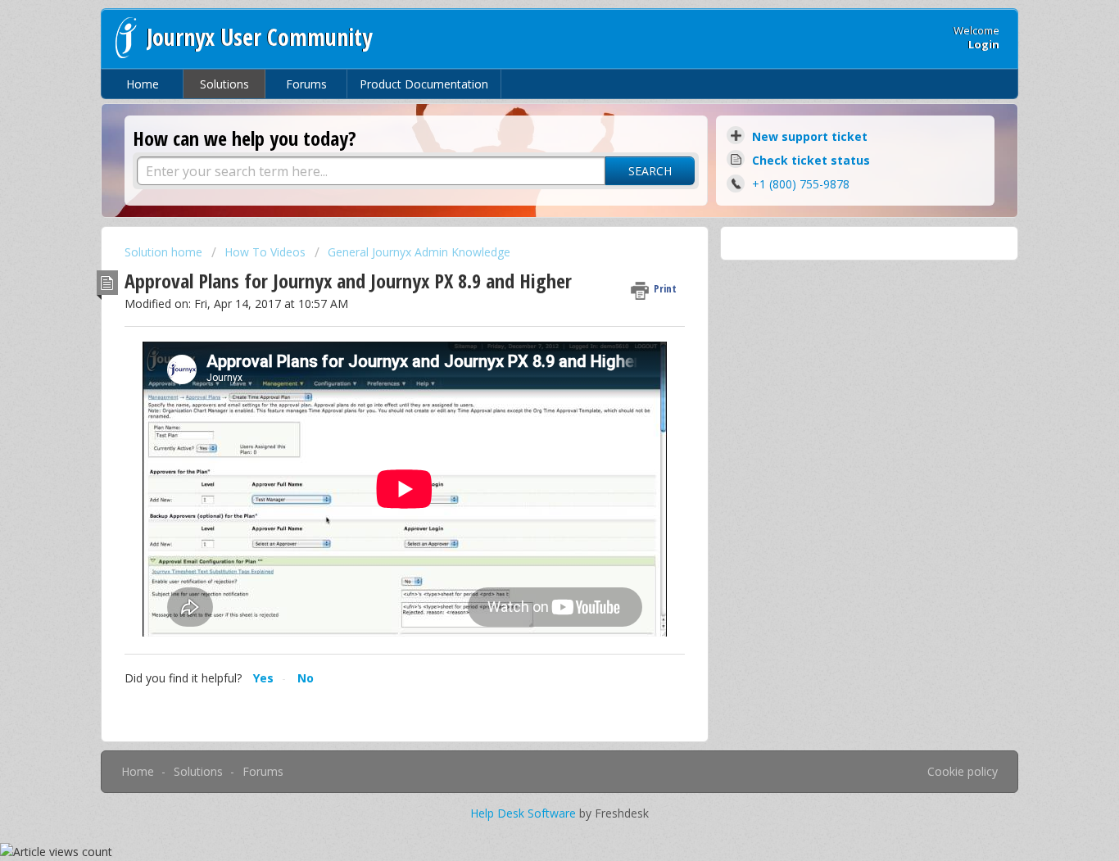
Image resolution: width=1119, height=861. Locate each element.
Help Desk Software (524, 813)
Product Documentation (424, 84)
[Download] (529, 215)
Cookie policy (962, 771)
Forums (306, 84)
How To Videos (265, 252)
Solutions (224, 84)
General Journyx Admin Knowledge (419, 252)
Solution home (165, 252)
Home (142, 84)
